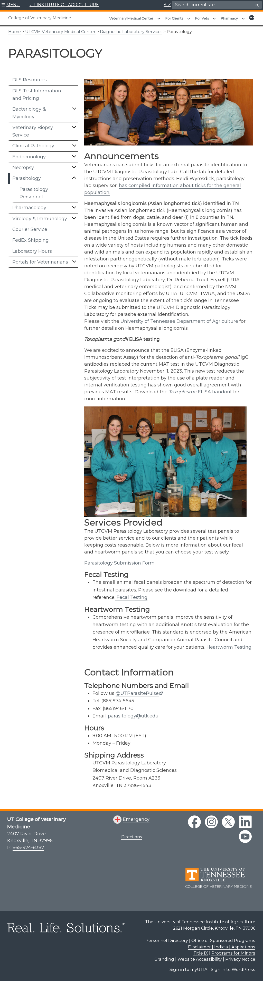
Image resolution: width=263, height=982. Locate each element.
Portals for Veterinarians (40, 262)
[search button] (257, 5)
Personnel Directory (166, 940)
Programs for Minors (233, 953)
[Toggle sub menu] (74, 108)
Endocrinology (29, 157)
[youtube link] (245, 836)
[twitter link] (228, 821)
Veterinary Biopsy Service (32, 131)
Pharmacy (229, 18)
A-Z (167, 4)
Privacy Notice (240, 959)
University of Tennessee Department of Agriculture (179, 321)
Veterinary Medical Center (131, 18)
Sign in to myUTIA (189, 969)
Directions (131, 836)
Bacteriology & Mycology (29, 112)
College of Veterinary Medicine (39, 17)
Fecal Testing (131, 597)
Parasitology (26, 178)
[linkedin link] (245, 821)
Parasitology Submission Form (119, 563)
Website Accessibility (199, 959)
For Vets (202, 18)
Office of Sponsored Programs (223, 940)
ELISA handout (201, 392)
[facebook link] (194, 821)
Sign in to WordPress (233, 969)
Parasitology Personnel (34, 193)
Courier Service (29, 229)
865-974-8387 (28, 847)
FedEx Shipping (30, 240)
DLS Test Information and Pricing (36, 94)
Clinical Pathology (33, 146)
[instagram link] (211, 821)
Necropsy (23, 167)
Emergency (136, 819)
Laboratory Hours (32, 251)
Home (14, 31)
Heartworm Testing (228, 647)
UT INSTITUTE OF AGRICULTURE (64, 4)
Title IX (200, 953)
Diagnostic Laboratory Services (131, 31)
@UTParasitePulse (137, 693)
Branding (164, 959)
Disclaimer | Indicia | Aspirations (221, 946)
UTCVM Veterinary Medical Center (60, 31)
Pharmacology (29, 207)
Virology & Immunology (39, 218)
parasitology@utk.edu (133, 716)
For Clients (174, 18)
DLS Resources (29, 80)
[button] (10, 5)
